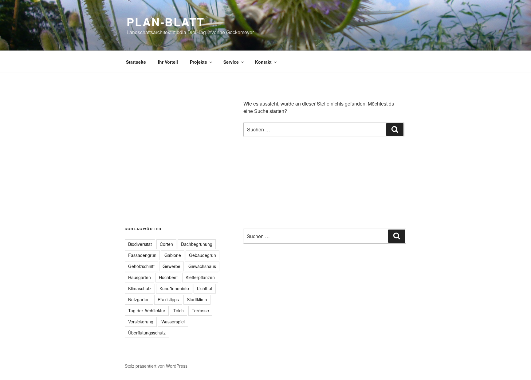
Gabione (172, 255)
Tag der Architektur (146, 310)
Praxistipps (168, 299)
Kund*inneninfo (174, 288)
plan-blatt (166, 22)
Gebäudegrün (202, 255)
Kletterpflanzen (200, 277)
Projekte (198, 62)
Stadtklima (197, 299)
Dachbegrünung (196, 244)
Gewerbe (171, 266)
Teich (178, 310)
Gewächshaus (202, 266)
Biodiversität (140, 244)
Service (231, 62)
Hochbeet (168, 277)
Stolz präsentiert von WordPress (156, 366)
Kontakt (263, 62)
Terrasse (200, 310)
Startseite (136, 62)
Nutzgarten (139, 299)
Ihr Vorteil (168, 62)
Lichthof (204, 288)
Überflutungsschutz (147, 333)
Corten (166, 244)
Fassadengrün (142, 255)
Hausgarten (139, 277)
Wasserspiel (173, 321)
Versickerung (140, 321)
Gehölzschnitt (141, 266)
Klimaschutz (139, 288)
